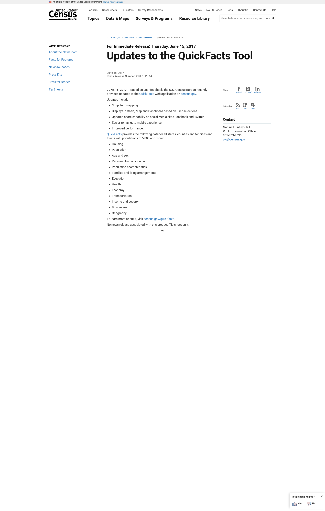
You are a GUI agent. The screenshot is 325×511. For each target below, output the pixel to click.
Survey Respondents (150, 10)
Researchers (109, 10)
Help (273, 10)
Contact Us (259, 10)
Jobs (230, 10)
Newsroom (129, 37)
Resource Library (194, 18)
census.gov (188, 94)
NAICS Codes (214, 10)
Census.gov (115, 37)
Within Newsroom (59, 46)
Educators (128, 10)
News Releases (145, 37)
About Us (242, 10)
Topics (94, 18)
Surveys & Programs (154, 18)
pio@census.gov (234, 139)
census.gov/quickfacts (159, 219)
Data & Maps (117, 18)
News (198, 10)
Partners (93, 10)
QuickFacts (146, 94)
